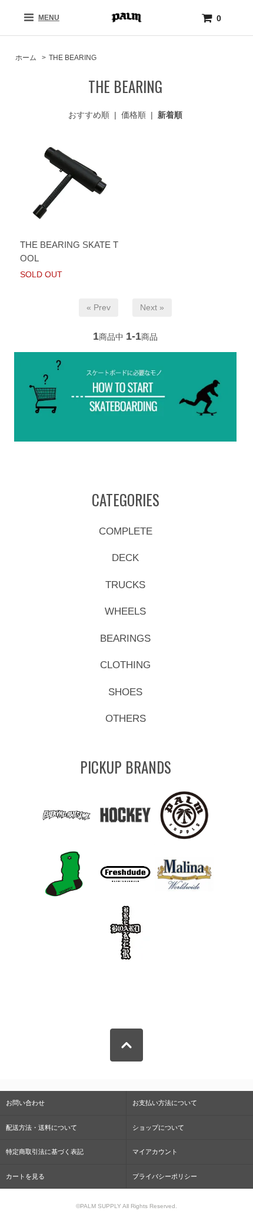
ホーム (25, 58)
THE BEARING (72, 58)
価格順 (133, 115)
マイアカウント (155, 1151)
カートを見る (25, 1176)
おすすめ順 (88, 115)
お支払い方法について (164, 1102)
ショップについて (158, 1127)
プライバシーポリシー (164, 1176)
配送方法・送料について (41, 1127)
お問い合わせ (25, 1102)
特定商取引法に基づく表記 (45, 1151)
